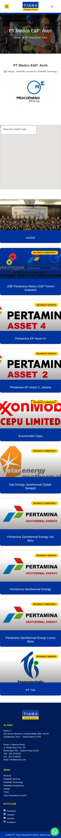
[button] (6, 6)
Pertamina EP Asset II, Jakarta (30, 387)
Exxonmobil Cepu (31, 436)
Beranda (7, 775)
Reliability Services (12, 779)
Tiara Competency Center (15, 795)
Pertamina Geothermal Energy (30, 589)
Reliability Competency (14, 785)
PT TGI (30, 690)
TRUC (6, 792)
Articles (7, 789)
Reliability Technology (13, 782)
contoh (30, 237)
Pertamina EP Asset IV (30, 338)
